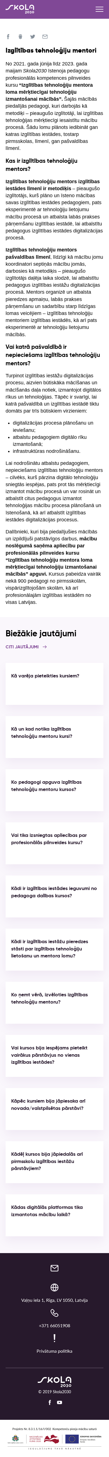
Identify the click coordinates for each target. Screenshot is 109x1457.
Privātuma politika (54, 1351)
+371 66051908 (54, 1325)
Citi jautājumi (23, 647)
